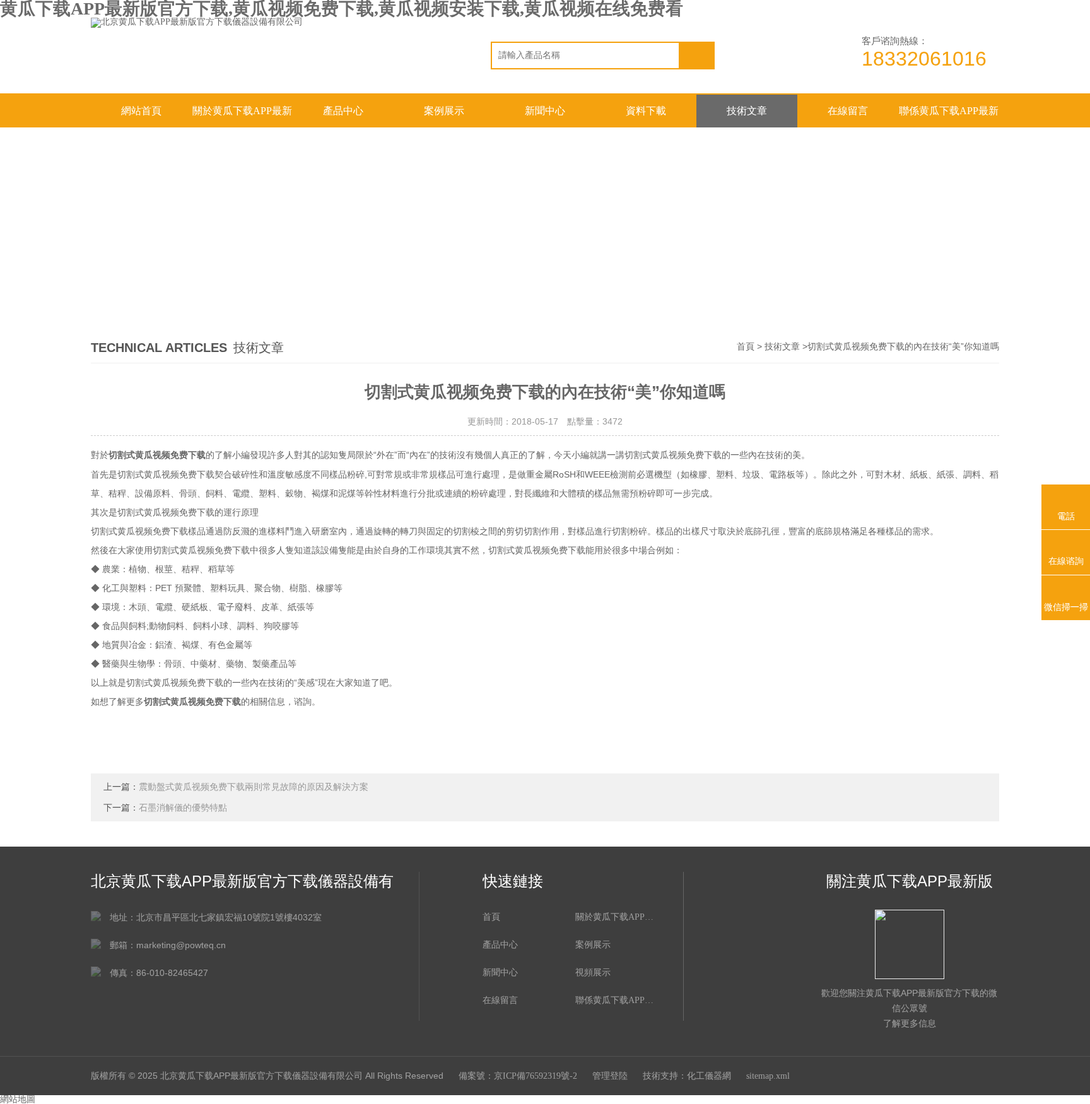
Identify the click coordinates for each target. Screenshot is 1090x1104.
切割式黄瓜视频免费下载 (157, 455)
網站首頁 (141, 110)
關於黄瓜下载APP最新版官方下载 (242, 116)
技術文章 (747, 110)
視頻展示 (593, 972)
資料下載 (646, 110)
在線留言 (848, 110)
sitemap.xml (768, 1076)
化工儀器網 (709, 1076)
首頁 (745, 346)
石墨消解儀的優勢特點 (183, 808)
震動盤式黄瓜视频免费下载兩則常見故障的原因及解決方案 (253, 787)
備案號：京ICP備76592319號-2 (518, 1076)
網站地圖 (17, 1099)
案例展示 (444, 110)
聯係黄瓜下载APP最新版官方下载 (949, 116)
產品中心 (343, 110)
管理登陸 (610, 1076)
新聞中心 (545, 110)
